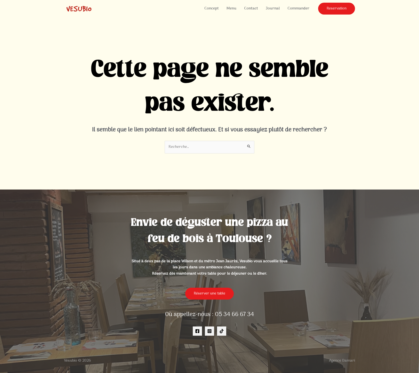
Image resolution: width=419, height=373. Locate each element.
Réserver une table (209, 293)
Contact (251, 8)
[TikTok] (221, 331)
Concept (211, 8)
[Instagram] (209, 331)
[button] (336, 9)
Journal (273, 8)
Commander (298, 8)
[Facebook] (197, 331)
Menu (231, 8)
